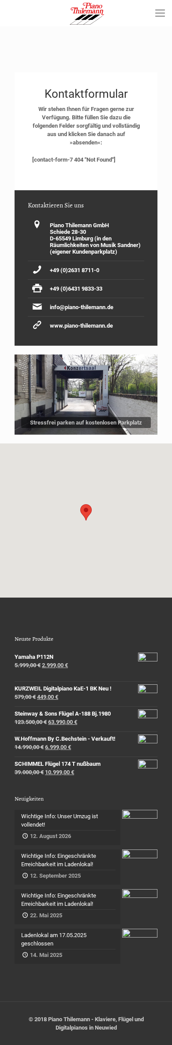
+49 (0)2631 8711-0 (74, 270)
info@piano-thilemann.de (81, 307)
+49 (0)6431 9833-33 (76, 288)
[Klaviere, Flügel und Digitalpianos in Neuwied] (86, 13)
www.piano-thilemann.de (81, 325)
